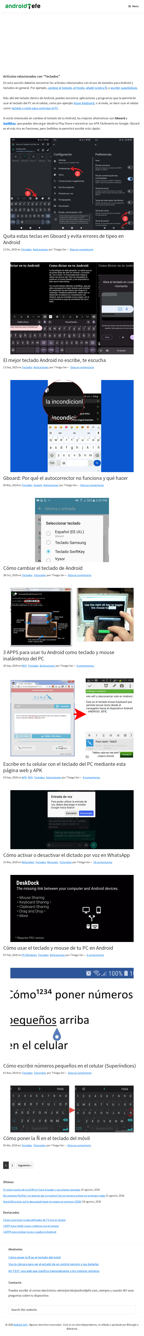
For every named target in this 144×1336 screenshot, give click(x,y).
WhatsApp (28, 862)
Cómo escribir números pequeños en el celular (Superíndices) (69, 1065)
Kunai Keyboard (84, 103)
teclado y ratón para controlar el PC (34, 108)
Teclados (26, 249)
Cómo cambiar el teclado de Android (43, 568)
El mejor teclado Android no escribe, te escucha (54, 360)
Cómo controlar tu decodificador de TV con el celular (34, 1220)
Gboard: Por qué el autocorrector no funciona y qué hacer (65, 478)
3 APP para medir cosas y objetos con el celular (31, 1226)
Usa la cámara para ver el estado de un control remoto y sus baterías (53, 1264)
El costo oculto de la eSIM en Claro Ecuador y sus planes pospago (41, 1189)
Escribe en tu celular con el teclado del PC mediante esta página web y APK (64, 767)
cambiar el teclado (60, 88)
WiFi (24, 665)
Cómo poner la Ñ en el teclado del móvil (46, 1138)
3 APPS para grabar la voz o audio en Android (29, 1232)
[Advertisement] (72, 41)
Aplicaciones (40, 249)
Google (38, 485)
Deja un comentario (81, 249)
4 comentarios (91, 777)
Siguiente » (25, 1165)
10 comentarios (102, 862)
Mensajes (52, 862)
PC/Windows (29, 955)
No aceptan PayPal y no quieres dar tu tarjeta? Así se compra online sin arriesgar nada (54, 1195)
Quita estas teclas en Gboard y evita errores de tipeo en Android (63, 239)
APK (24, 777)
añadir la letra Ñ (96, 88)
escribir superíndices (124, 88)
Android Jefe (21, 1324)
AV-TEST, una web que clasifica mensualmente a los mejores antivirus (53, 1271)
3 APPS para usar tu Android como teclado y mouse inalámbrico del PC (58, 655)
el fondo (78, 88)
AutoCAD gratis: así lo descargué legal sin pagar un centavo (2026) (42, 1201)
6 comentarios (85, 665)
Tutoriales (40, 575)
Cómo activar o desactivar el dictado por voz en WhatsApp (66, 855)
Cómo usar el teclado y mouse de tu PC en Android (58, 947)
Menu (135, 6)
